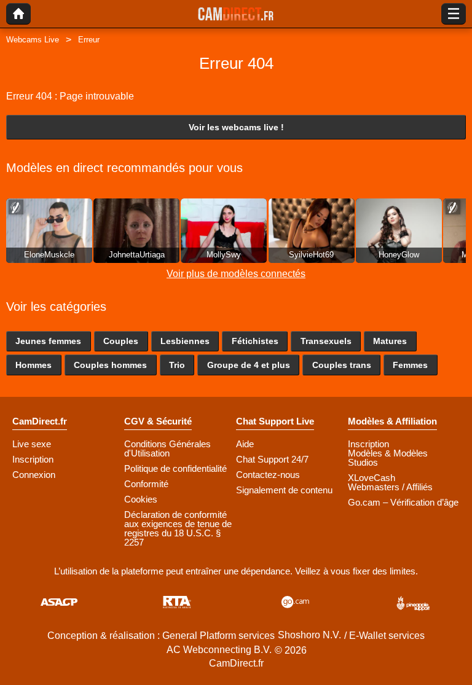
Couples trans (341, 365)
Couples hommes (110, 365)
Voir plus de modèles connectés (236, 273)
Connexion (33, 474)
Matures (390, 341)
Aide (245, 444)
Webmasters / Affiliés (390, 487)
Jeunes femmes (48, 341)
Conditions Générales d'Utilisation (167, 448)
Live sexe (31, 444)
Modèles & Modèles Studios (388, 458)
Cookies (140, 499)
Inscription (32, 459)
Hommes (33, 365)
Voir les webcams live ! (236, 127)
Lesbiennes (185, 341)
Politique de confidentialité (175, 468)
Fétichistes (255, 341)
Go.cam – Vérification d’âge (403, 502)
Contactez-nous (268, 474)
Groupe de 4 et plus (248, 365)
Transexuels (326, 341)
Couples (120, 341)
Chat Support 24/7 (272, 459)
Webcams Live (32, 39)
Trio (177, 365)
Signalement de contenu (284, 490)
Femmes (410, 365)
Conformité (146, 484)
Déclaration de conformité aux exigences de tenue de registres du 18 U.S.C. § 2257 (178, 528)
